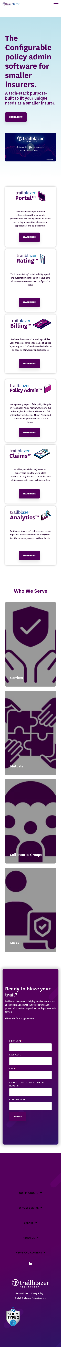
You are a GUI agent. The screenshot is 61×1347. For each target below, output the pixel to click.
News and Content (29, 1252)
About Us (29, 1237)
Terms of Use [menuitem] (22, 1293)
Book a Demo (16, 117)
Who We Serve (29, 1207)
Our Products (28, 1193)
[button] (56, 3)
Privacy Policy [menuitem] (36, 1293)
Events (29, 1222)
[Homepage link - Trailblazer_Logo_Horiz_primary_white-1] (30, 1288)
